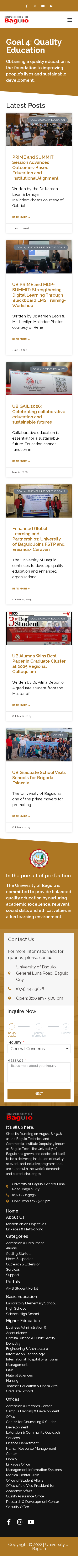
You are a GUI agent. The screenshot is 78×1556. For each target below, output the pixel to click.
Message (16, 1060)
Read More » (21, 217)
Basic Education (21, 1296)
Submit (66, 1033)
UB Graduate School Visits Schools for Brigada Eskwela (39, 777)
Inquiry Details (11, 1034)
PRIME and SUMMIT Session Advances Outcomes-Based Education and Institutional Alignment (35, 167)
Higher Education (23, 1320)
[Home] (51, 6)
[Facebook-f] (27, 6)
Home (12, 1211)
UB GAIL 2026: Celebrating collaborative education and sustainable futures (38, 414)
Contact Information (39, 1034)
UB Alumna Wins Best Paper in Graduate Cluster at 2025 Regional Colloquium (39, 663)
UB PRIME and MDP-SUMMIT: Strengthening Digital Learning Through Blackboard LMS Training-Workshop (39, 295)
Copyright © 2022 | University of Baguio (39, 1546)
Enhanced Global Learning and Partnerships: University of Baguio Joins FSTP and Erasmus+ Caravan (38, 539)
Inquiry (14, 1042)
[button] (70, 20)
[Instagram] (35, 6)
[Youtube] (43, 6)
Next (39, 1094)
